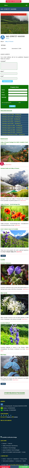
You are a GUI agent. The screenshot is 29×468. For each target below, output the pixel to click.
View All (3, 255)
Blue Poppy (3, 354)
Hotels (23, 452)
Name (2, 71)
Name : (3, 89)
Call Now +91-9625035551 (13, 1)
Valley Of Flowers (9, 41)
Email (2, 76)
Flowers (4, 443)
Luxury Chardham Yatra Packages (11, 450)
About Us (9, 459)
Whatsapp (25, 467)
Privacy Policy (23, 459)
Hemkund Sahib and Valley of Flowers (10, 168)
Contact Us (18, 461)
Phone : (3, 94)
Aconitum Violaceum (6, 263)
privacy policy (15, 102)
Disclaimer (16, 459)
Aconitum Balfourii (5, 323)
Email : (3, 92)
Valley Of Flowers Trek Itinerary (10, 445)
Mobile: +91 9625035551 (9, 408)
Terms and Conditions (8, 461)
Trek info (10, 443)
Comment (3, 61)
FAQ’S (24, 461)
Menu (6, 5)
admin (7, 38)
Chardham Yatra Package (9, 448)
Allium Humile (4, 293)
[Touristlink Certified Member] (9, 437)
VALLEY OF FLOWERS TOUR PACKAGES (12, 452)
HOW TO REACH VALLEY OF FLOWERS (9, 229)
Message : (4, 97)
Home (4, 459)
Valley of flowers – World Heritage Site (10, 204)
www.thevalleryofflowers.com (15, 465)
